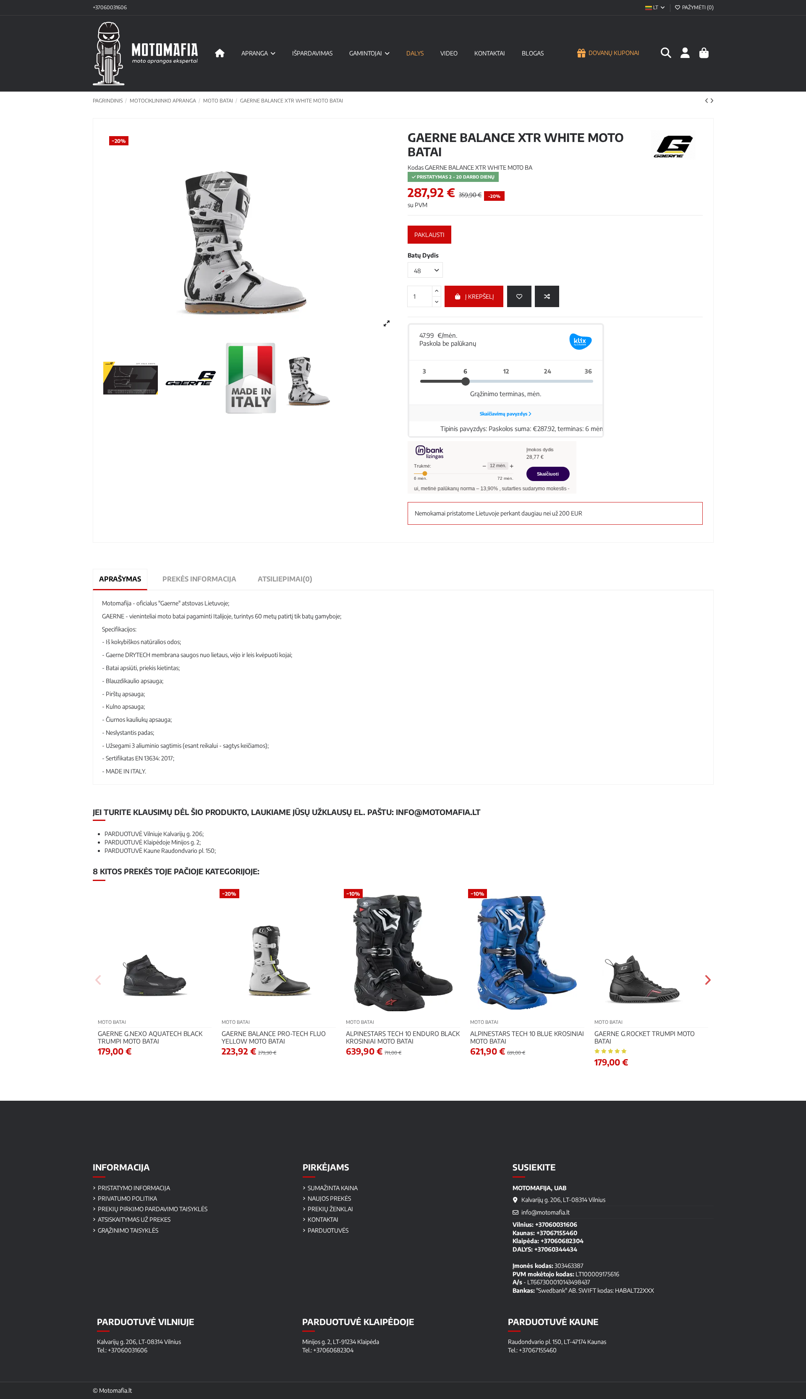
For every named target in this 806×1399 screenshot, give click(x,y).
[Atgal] (707, 100)
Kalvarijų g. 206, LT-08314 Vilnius (563, 1199)
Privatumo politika (127, 1198)
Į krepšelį (479, 296)
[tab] (285, 579)
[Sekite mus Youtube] (707, 1118)
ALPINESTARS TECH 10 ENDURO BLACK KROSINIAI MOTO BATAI (403, 1037)
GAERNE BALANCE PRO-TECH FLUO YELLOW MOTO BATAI (274, 1037)
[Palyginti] (547, 296)
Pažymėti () (697, 7)
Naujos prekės (329, 1198)
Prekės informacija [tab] (199, 579)
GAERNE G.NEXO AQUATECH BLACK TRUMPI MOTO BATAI (150, 1037)
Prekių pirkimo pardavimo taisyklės (152, 1208)
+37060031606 (110, 7)
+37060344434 (555, 1249)
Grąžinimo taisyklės (128, 1230)
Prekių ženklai (330, 1208)
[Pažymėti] (519, 296)
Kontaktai (323, 1219)
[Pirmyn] (712, 100)
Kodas (416, 167)
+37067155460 (556, 1232)
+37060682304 (562, 1240)
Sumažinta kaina (333, 1187)
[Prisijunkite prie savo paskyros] (684, 53)
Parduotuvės (328, 1230)
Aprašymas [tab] (120, 579)
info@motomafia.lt (438, 812)
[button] (99, 980)
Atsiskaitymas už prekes (134, 1219)
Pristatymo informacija (134, 1187)
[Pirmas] (220, 53)
